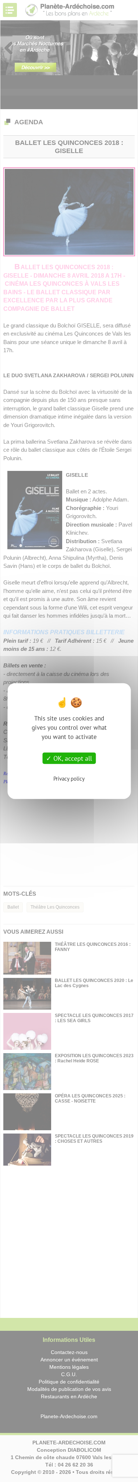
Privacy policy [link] (69, 778)
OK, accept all (72, 758)
